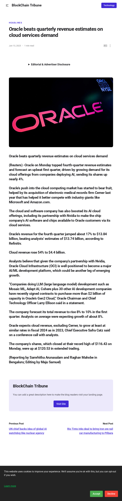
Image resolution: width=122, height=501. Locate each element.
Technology (109, 5)
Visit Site (61, 404)
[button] (7, 5)
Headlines (15, 22)
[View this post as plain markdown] (105, 46)
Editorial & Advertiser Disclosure (50, 64)
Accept (96, 493)
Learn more (10, 486)
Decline (111, 493)
